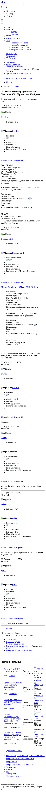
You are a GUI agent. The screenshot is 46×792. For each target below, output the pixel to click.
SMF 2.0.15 (11, 756)
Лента (4, 2)
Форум (11, 11)
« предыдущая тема (9, 78)
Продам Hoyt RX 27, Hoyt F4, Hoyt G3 (12, 670)
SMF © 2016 (22, 756)
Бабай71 (39, 696)
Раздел (11, 14)
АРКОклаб (10, 56)
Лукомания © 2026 (14, 751)
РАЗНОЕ (9, 29)
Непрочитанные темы (20, 47)
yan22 (3, 571)
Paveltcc (4, 117)
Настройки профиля (19, 43)
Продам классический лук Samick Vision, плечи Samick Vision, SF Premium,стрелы (12, 718)
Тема (10, 16)
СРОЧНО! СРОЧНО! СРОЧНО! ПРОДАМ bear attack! (13, 702)
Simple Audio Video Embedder (19, 764)
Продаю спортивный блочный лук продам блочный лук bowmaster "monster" (12, 735)
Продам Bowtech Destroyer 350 (12, 160)
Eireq (8, 71)
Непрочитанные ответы (21, 49)
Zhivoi (12, 676)
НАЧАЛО (10, 27)
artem (11, 708)
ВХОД (8, 36)
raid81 (4, 438)
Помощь (14, 34)
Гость (8, 41)
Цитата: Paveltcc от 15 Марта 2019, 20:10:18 (19, 287)
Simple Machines (37, 756)
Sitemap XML (11, 774)
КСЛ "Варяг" (11, 54)
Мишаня (13, 694)
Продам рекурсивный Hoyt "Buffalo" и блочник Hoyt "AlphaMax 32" (13, 686)
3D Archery (10, 58)
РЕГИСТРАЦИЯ (13, 38)
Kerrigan (12, 743)
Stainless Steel (7, 239)
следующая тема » (25, 78)
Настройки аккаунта (19, 45)
